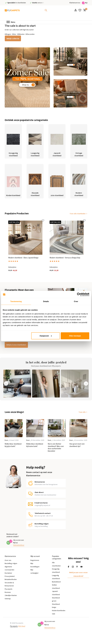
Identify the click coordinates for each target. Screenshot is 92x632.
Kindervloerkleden (58, 610)
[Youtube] (81, 567)
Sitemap (8, 599)
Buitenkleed (56, 582)
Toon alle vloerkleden (78, 214)
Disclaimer (8, 573)
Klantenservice (74, 3)
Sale (53, 614)
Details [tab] (46, 301)
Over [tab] (76, 301)
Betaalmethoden (11, 579)
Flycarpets (14, 626)
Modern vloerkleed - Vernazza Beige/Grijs (65, 258)
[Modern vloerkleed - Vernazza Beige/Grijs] (67, 238)
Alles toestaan (75, 336)
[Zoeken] (46, 10)
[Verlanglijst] (80, 10)
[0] (84, 10)
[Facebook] (68, 567)
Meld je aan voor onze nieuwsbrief (78, 574)
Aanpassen (44, 336)
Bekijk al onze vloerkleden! (16, 345)
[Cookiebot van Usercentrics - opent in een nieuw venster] (78, 294)
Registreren (34, 560)
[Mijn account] (75, 10)
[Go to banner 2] (70, 61)
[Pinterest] (77, 567)
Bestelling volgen (11, 563)
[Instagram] (73, 567)
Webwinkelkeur (18, 545)
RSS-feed (21, 626)
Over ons (8, 560)
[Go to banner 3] (70, 93)
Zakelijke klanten (11, 595)
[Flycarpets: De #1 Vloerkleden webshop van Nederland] (12, 10)
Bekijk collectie (13, 38)
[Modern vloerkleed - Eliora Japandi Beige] (25, 238)
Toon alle (82, 412)
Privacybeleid (9, 576)
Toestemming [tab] (16, 301)
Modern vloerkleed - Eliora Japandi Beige (23, 258)
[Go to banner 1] (27, 77)
